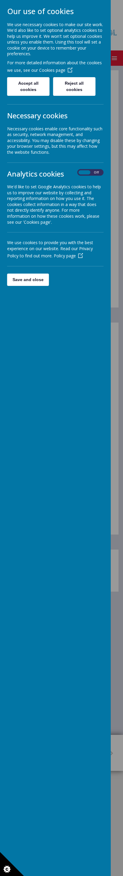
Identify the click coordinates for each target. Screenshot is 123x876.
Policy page (65, 256)
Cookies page (52, 70)
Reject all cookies (74, 86)
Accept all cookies (28, 86)
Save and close (28, 279)
